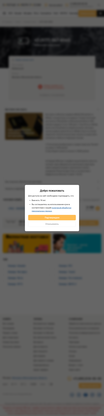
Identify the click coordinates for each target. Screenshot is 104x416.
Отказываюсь (52, 224)
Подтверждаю (52, 217)
